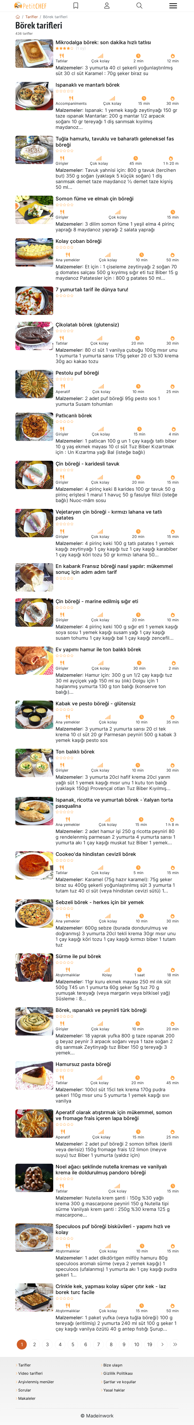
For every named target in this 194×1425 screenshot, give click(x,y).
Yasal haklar (114, 1390)
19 (149, 1344)
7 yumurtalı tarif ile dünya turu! (92, 289)
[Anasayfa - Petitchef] (17, 16)
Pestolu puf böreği (77, 373)
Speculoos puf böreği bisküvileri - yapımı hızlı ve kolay (113, 1229)
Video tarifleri (30, 1373)
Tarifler (24, 1365)
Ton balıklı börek (75, 752)
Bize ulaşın (112, 1365)
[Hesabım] (106, 6)
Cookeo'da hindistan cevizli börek (96, 854)
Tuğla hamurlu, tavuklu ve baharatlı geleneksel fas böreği (115, 142)
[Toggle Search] (139, 6)
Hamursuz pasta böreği (83, 1064)
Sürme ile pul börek (78, 956)
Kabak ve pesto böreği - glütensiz (96, 703)
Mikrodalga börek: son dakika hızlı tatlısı (103, 42)
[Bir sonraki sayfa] (162, 1344)
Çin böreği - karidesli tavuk (87, 464)
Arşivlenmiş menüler (36, 1382)
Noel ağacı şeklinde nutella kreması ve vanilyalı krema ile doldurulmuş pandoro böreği (111, 1170)
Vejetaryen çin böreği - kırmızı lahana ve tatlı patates (109, 515)
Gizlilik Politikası (118, 1373)
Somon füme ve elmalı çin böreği (94, 199)
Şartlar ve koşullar (119, 1382)
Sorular (24, 1390)
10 (136, 1344)
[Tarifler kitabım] (76, 6)
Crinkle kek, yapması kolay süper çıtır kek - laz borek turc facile (111, 1289)
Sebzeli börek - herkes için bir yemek (100, 902)
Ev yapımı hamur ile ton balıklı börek (98, 649)
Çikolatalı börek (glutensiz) (87, 325)
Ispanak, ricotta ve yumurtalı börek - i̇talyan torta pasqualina (114, 803)
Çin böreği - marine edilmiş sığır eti (97, 601)
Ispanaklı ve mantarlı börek (88, 85)
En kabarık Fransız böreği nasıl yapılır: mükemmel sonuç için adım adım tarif (114, 569)
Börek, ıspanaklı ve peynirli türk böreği (101, 1010)
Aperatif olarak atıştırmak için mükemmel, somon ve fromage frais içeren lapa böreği (114, 1115)
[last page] (175, 1344)
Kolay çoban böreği (78, 241)
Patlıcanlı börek (74, 416)
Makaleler (26, 1398)
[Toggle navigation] (173, 5)
